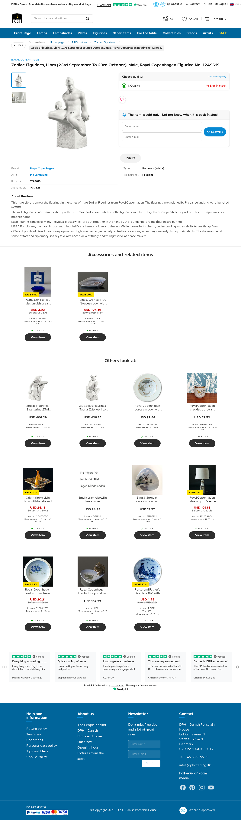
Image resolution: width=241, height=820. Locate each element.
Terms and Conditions (34, 737)
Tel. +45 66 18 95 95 (193, 757)
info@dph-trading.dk (195, 765)
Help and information (36, 716)
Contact (186, 714)
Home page (57, 42)
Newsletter (138, 714)
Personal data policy (41, 745)
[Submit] (87, 18)
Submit (151, 763)
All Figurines (79, 42)
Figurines (100, 33)
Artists (208, 33)
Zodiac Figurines (104, 42)
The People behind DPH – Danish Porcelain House (91, 731)
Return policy (36, 728)
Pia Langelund (39, 175)
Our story (84, 742)
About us (85, 714)
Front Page (22, 33)
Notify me (217, 132)
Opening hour (87, 747)
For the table (147, 33)
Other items (122, 33)
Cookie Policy (36, 757)
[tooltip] (38, 302)
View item (38, 337)
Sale (223, 33)
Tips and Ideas (37, 751)
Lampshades (62, 33)
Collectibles (172, 33)
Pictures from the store (90, 756)
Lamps (42, 33)
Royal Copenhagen (42, 168)
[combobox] (62, 18)
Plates (82, 33)
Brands (191, 33)
